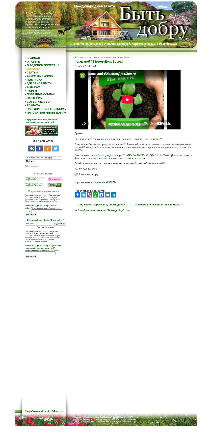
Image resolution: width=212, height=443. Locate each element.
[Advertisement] (45, 328)
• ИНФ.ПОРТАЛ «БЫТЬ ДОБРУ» (46, 112)
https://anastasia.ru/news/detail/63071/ (95, 182)
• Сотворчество (37, 101)
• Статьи (31, 72)
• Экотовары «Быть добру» (45, 109)
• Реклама (32, 105)
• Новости (32, 69)
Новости (82, 57)
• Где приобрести (38, 83)
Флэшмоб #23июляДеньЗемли (115, 57)
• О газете (32, 61)
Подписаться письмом (45, 227)
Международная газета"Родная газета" (34, 179)
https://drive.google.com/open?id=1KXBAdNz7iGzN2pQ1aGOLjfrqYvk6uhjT (132, 155)
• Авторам (32, 87)
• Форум (31, 90)
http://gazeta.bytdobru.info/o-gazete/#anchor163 (157, 419)
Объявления (93, 57)
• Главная (32, 58)
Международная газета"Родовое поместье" (34, 185)
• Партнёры (34, 98)
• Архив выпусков (39, 76)
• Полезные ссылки (40, 94)
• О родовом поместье (42, 65)
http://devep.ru (55, 411)
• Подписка (33, 79)
